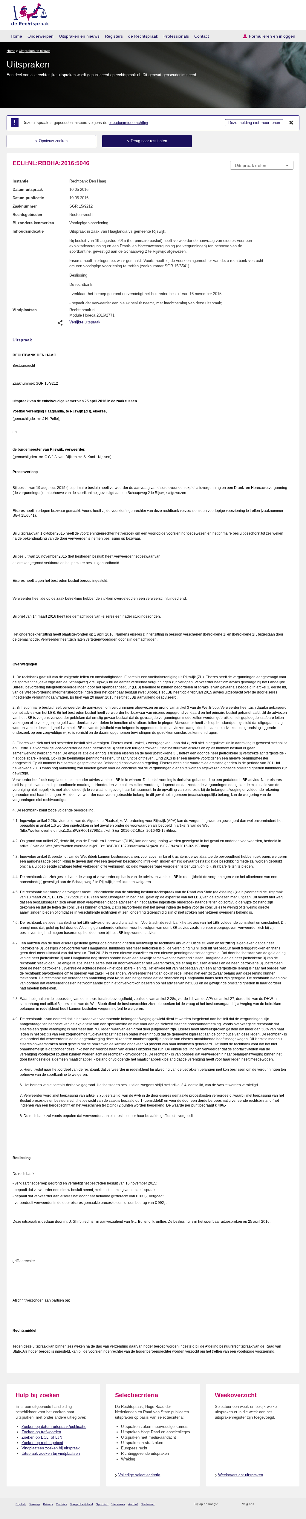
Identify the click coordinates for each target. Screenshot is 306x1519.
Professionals (176, 36)
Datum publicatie (28, 198)
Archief (133, 1504)
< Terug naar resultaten (147, 141)
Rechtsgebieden (27, 214)
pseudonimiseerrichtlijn (128, 122)
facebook (267, 1504)
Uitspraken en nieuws (79, 36)
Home (16, 36)
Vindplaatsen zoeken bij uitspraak (51, 1448)
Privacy (48, 1504)
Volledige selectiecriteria (139, 1475)
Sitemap (34, 1504)
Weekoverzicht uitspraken (240, 1475)
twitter (259, 1504)
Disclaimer (147, 1504)
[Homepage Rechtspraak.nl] (28, 13)
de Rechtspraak (143, 36)
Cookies (61, 1504)
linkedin (282, 1504)
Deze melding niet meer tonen (254, 122)
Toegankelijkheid (81, 1504)
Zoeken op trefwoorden (41, 1432)
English (21, 1504)
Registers (114, 36)
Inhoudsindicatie (28, 231)
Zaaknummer (25, 206)
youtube (290, 1504)
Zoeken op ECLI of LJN (42, 1437)
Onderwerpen (40, 36)
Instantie (20, 181)
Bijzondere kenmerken (33, 223)
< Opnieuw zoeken (51, 141)
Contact (201, 36)
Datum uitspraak (28, 189)
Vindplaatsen (25, 310)
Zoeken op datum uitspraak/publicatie (54, 1426)
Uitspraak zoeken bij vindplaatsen (51, 1453)
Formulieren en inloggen (272, 36)
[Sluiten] (291, 123)
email (231, 1504)
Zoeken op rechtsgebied (42, 1442)
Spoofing (102, 1504)
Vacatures (118, 1504)
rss (224, 1504)
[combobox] (262, 165)
